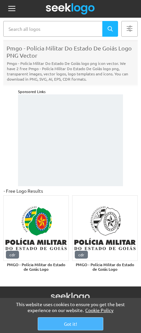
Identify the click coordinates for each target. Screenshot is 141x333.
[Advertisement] (70, 140)
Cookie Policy (99, 310)
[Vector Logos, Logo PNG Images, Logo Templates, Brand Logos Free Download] (70, 8)
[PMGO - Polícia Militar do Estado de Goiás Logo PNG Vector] (36, 228)
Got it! (70, 324)
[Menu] (11, 9)
